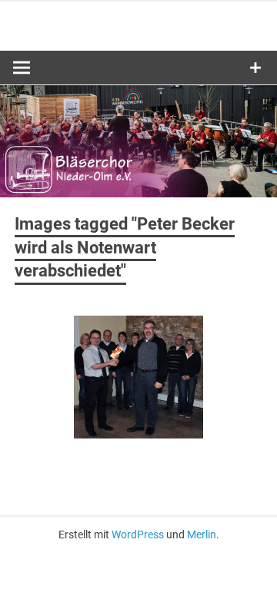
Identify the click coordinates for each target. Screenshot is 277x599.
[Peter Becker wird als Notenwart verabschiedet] (138, 377)
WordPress (138, 534)
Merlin (201, 534)
